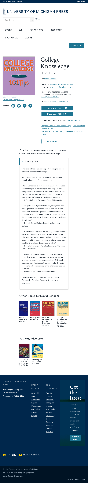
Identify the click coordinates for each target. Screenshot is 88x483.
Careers (49, 396)
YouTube (49, 432)
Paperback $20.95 (57, 114)
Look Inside (52, 141)
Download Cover (10, 97)
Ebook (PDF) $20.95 (57, 108)
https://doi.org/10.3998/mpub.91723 (58, 101)
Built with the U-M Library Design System (18, 473)
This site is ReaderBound (76, 479)
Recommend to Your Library (53, 131)
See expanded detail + (50, 97)
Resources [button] (56, 30)
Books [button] (8, 30)
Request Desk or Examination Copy (56, 125)
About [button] (29, 38)
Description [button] (31, 161)
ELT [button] (21, 30)
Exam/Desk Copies (35, 401)
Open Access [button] (12, 38)
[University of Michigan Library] (11, 454)
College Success (66, 84)
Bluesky (49, 393)
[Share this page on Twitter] (19, 106)
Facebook (50, 400)
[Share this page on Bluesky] (24, 106)
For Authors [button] (37, 30)
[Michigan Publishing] (30, 454)
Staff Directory (49, 420)
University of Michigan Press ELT (63, 87)
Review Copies (34, 414)
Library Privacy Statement (13, 476)
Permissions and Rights (36, 407)
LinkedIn (49, 406)
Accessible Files (35, 394)
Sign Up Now (75, 437)
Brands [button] (80, 1)
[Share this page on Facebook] (30, 106)
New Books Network (50, 411)
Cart (38, 19)
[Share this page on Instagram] (13, 106)
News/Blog (50, 416)
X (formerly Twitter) (50, 427)
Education (54, 84)
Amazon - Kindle (73, 120)
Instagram (50, 403)
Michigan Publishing (12, 1)
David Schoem (50, 78)
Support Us (77, 45)
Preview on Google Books (13, 100)
